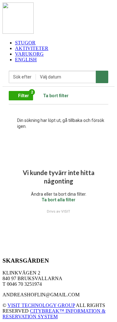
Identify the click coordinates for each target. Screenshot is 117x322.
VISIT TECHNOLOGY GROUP (41, 305)
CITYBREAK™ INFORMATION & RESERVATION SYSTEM (53, 313)
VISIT (65, 211)
